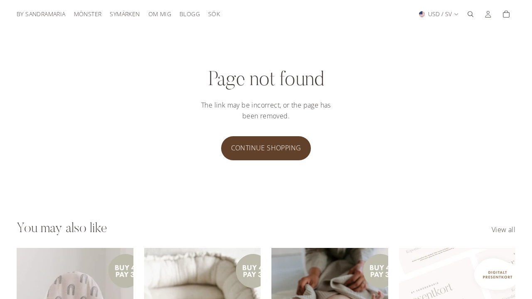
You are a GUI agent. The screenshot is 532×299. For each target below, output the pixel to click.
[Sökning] (470, 14)
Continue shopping (266, 147)
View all (503, 229)
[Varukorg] (506, 14)
